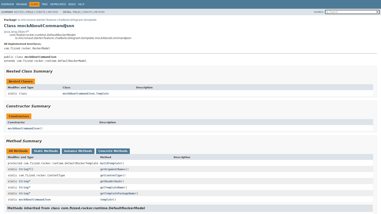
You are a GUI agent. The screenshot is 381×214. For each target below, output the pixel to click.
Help (81, 4)
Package (21, 4)
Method (53, 12)
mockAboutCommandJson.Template (86, 93)
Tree (45, 4)
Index (72, 4)
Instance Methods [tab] (78, 151)
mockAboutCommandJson (23, 128)
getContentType (111, 175)
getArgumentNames (113, 169)
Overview (7, 4)
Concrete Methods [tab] (112, 151)
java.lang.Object (15, 31)
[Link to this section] (55, 71)
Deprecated (58, 4)
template (106, 199)
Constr (40, 12)
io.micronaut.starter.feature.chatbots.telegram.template (57, 19)
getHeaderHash (110, 181)
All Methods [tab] (18, 151)
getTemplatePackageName (117, 193)
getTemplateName (112, 187)
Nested (19, 12)
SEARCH (318, 12)
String (23, 169)
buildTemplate (110, 163)
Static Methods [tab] (46, 151)
